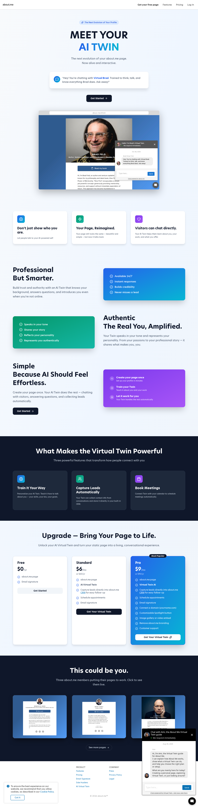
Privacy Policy (115, 775)
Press (111, 771)
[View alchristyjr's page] (158, 716)
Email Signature (83, 778)
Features (80, 771)
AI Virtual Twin (82, 786)
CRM (83, 592)
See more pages (97, 747)
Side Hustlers (82, 782)
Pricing (79, 775)
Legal (111, 778)
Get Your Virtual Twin (99, 611)
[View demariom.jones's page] (40, 716)
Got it (17, 797)
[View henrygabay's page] (99, 716)
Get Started (97, 98)
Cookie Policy (47, 791)
